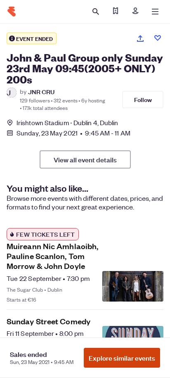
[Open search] (95, 11)
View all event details (85, 159)
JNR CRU (41, 91)
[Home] (12, 12)
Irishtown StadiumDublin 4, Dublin (67, 122)
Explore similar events (122, 357)
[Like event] (157, 38)
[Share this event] (140, 38)
